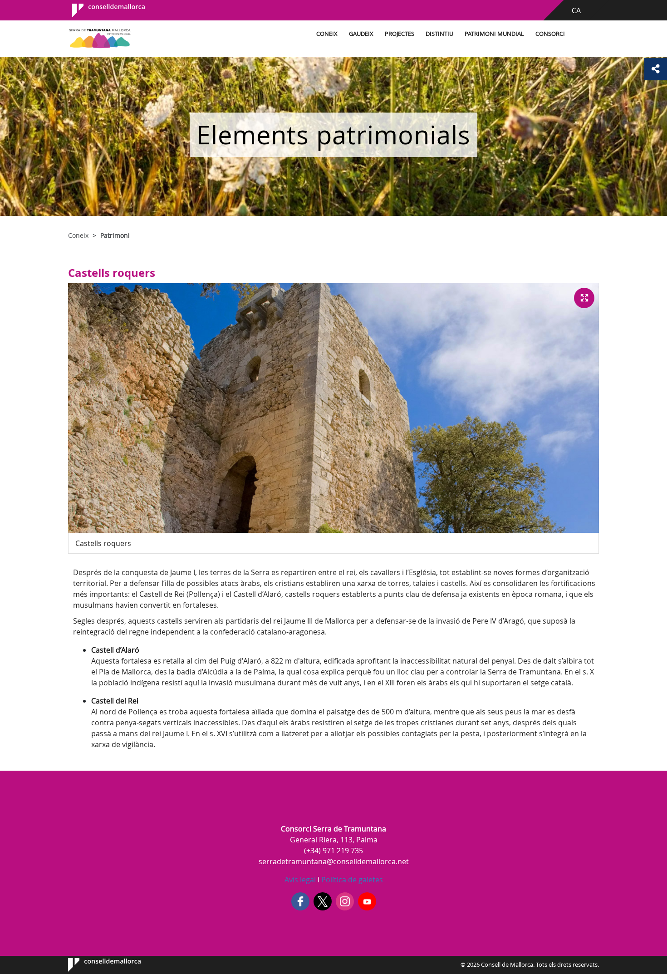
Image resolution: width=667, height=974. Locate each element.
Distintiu (439, 34)
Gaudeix (361, 34)
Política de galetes (351, 880)
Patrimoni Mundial (494, 34)
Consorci (550, 34)
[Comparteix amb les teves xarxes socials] (655, 69)
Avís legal (300, 880)
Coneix (327, 34)
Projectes (399, 34)
